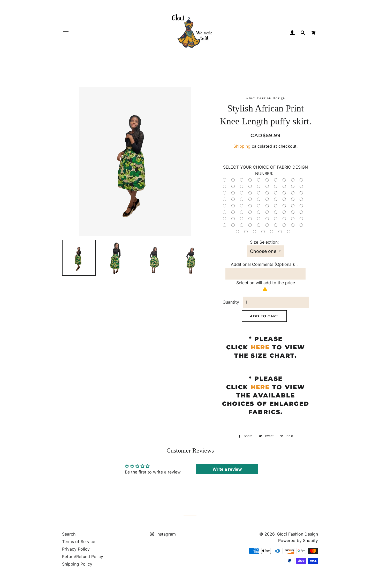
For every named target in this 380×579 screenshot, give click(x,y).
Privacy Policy (76, 549)
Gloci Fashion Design (297, 534)
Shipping (241, 146)
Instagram (165, 534)
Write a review (227, 469)
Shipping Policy (77, 564)
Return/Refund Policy (82, 556)
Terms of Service (78, 541)
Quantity (231, 302)
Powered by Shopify (298, 540)
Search (68, 534)
